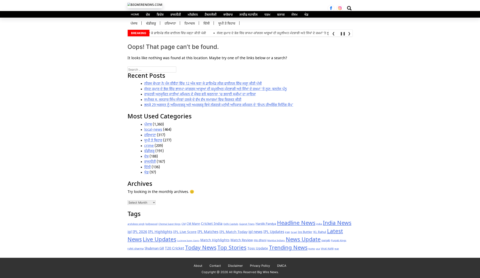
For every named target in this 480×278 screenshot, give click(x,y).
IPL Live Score (184, 232)
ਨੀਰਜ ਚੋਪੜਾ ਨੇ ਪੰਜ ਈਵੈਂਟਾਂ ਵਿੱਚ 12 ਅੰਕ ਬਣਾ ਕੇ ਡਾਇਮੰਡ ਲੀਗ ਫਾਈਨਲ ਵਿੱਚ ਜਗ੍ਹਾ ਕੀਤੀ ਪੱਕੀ (203, 83)
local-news (153, 130)
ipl (130, 232)
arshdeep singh (136, 224)
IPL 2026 (140, 232)
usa (318, 248)
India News (337, 223)
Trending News (288, 248)
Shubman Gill (154, 249)
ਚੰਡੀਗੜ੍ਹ (151, 24)
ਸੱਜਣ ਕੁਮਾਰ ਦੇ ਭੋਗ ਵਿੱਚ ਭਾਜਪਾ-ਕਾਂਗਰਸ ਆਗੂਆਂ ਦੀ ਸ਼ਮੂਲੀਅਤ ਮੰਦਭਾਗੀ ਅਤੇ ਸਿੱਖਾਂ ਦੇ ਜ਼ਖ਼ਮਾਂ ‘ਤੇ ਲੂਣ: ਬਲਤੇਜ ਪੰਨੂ (215, 89)
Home (135, 14)
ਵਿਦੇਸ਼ (160, 15)
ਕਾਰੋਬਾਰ (228, 15)
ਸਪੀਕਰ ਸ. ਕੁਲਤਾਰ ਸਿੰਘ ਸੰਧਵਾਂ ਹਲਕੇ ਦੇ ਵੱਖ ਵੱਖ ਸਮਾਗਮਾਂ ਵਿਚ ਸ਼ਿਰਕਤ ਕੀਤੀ (192, 100)
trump (311, 248)
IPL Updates (273, 232)
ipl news (255, 232)
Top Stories (231, 248)
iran (287, 232)
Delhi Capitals (231, 224)
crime (149, 146)
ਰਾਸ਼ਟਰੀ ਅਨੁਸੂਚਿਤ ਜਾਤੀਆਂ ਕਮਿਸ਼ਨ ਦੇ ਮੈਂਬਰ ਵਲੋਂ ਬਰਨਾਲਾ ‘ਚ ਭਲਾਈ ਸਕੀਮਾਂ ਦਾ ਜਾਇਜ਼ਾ (200, 94)
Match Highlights (215, 240)
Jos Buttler (305, 232)
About (198, 266)
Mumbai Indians (276, 240)
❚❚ (342, 33)
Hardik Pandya (266, 224)
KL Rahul (319, 232)
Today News (200, 248)
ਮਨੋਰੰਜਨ (193, 15)
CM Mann (193, 224)
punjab (326, 240)
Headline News (296, 223)
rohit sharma (136, 249)
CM (184, 224)
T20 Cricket (174, 248)
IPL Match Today (233, 232)
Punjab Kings (338, 240)
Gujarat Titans (247, 224)
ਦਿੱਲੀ (206, 24)
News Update (303, 240)
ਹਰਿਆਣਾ (170, 24)
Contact (215, 266)
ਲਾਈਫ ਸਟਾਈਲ (248, 15)
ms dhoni (260, 241)
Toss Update (257, 249)
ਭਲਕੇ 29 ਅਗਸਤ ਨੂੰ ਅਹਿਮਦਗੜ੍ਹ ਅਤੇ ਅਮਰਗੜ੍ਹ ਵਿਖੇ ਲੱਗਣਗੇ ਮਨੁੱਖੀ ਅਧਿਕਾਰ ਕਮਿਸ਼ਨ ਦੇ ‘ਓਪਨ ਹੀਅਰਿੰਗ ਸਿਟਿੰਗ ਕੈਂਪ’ (218, 105)
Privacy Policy (260, 266)
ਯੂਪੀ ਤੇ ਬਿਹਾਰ (226, 24)
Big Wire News (267, 272)
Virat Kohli (327, 249)
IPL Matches (207, 232)
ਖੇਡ (306, 15)
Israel (294, 232)
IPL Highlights (160, 232)
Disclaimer (235, 266)
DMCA (281, 266)
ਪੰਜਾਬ (133, 24)
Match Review (241, 240)
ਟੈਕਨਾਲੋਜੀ (211, 15)
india (319, 224)
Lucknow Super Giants (188, 240)
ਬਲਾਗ (281, 15)
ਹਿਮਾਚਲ (189, 24)
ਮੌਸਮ (294, 15)
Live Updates (159, 240)
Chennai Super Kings (169, 224)
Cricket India (212, 224)
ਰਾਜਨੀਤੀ (175, 15)
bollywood (152, 224)
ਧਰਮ (267, 15)
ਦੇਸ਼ (148, 15)
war (336, 248)
